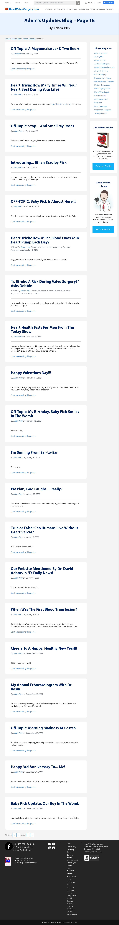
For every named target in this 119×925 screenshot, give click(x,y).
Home (7, 39)
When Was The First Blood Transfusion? (44, 610)
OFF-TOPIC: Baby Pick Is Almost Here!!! (43, 202)
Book (69, 879)
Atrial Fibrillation (101, 71)
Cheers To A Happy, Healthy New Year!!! (44, 649)
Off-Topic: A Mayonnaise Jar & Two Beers (45, 49)
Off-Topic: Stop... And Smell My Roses (42, 126)
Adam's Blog (16, 39)
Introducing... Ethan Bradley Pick (39, 163)
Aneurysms (98, 56)
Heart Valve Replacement (104, 81)
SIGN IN (99, 2)
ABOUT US (8, 2)
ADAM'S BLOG (100, 9)
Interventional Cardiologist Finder (72, 862)
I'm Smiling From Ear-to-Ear (34, 453)
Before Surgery (100, 74)
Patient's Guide (103, 166)
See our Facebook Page (22, 850)
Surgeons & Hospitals (102, 110)
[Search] (78, 3)
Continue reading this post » (23, 68)
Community (71, 847)
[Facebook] (8, 846)
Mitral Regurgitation (102, 88)
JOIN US (90, 2)
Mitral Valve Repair (101, 92)
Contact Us (71, 890)
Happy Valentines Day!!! (31, 373)
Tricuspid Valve (100, 113)
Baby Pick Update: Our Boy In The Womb (45, 804)
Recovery (98, 102)
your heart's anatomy (61, 104)
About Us (70, 887)
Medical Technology (102, 85)
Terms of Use (72, 915)
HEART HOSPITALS (83, 9)
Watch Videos (103, 229)
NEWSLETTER (110, 9)
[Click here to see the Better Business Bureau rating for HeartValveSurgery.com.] (99, 858)
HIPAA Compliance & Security (72, 895)
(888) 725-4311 (96, 852)
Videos (69, 873)
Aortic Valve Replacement (104, 67)
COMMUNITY (49, 9)
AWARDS (17, 2)
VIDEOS (92, 9)
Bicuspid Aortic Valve (102, 78)
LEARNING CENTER (59, 9)
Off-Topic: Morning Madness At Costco (43, 728)
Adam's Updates (29, 39)
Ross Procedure (100, 106)
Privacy (69, 912)
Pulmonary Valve (101, 99)
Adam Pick (17, 53)
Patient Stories (100, 95)
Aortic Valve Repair (101, 64)
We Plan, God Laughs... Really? (37, 489)
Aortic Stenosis (100, 60)
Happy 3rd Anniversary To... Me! (38, 767)
